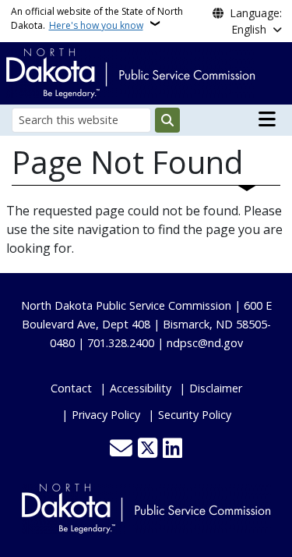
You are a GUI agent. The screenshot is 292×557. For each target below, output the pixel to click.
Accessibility (140, 388)
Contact (71, 388)
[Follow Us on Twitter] (147, 449)
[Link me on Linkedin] (172, 449)
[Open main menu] (267, 119)
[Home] (130, 71)
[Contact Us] (121, 449)
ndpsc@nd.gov (205, 342)
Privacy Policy (106, 414)
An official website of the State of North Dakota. (97, 18)
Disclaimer (215, 388)
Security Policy (194, 414)
